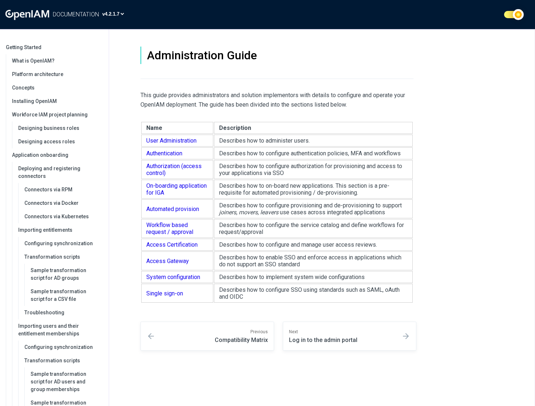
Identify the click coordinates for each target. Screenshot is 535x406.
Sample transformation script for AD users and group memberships (58, 381)
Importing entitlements (45, 230)
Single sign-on (164, 293)
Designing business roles (48, 128)
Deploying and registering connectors (49, 172)
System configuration (173, 277)
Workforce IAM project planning (50, 115)
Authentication (164, 153)
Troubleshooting (44, 312)
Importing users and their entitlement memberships (48, 330)
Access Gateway (167, 261)
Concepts (23, 88)
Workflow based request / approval (169, 228)
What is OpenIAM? (33, 61)
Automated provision (172, 209)
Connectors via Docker (51, 203)
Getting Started (23, 47)
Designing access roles (46, 141)
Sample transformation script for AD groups (58, 274)
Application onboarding (40, 155)
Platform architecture (37, 74)
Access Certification (172, 244)
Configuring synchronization (58, 243)
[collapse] (99, 47)
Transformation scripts (52, 257)
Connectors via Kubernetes (56, 216)
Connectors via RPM (48, 189)
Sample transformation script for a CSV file (58, 295)
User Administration (171, 140)
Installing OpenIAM (34, 101)
